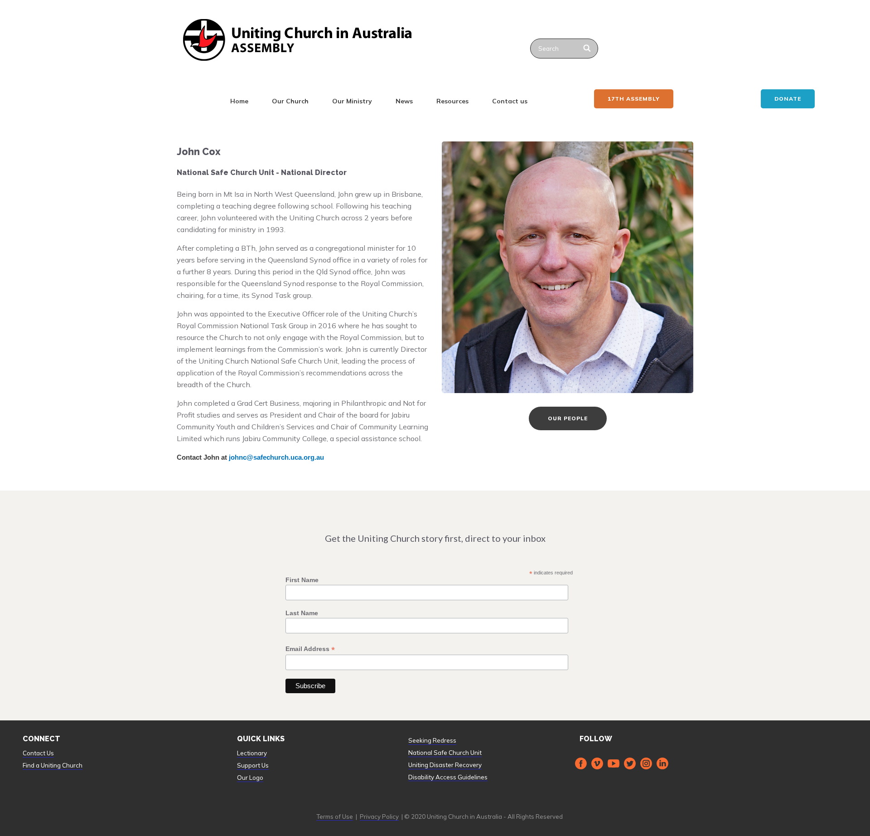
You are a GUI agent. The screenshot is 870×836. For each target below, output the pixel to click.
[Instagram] (646, 763)
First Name (302, 579)
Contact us (509, 101)
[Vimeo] (597, 763)
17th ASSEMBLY (634, 98)
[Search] (587, 48)
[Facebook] (581, 763)
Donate (787, 98)
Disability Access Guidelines (448, 777)
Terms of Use (334, 816)
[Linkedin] (662, 763)
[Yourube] (613, 763)
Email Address (310, 649)
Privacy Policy (379, 816)
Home (239, 101)
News (404, 101)
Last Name (301, 613)
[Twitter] (630, 763)
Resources (452, 101)
